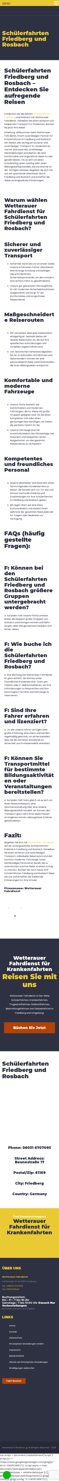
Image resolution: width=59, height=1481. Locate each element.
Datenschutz (15, 1337)
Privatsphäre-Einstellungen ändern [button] (26, 1343)
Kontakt (13, 1331)
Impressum (15, 1350)
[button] (56, 3)
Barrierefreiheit (16, 1356)
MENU (6, 4)
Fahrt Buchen (13, 1380)
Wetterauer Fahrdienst (41, 842)
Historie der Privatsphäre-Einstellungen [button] (28, 1362)
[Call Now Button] (7, 1475)
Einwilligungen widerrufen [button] (21, 1368)
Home (12, 1325)
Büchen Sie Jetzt (29, 1028)
